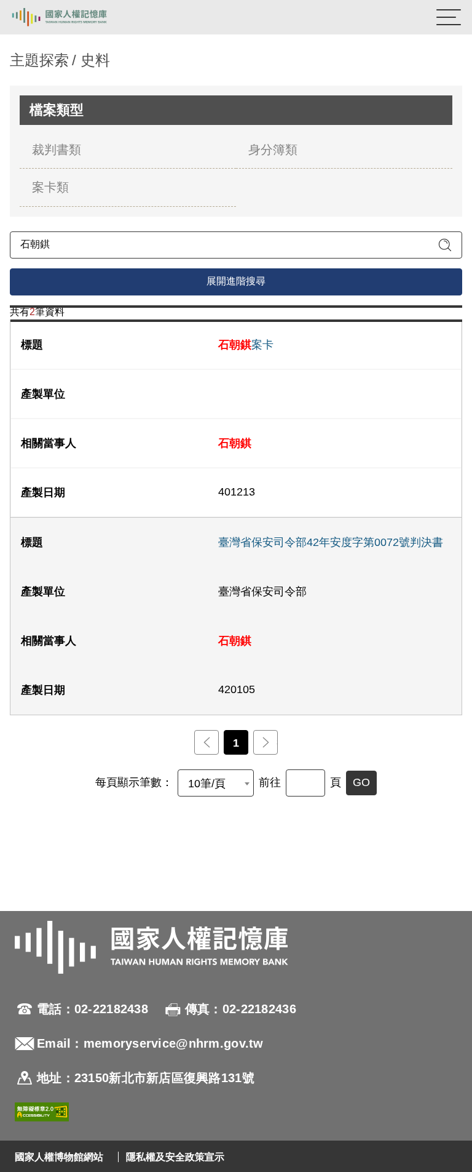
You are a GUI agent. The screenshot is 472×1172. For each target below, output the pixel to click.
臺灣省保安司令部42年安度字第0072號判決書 (330, 542)
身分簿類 (272, 149)
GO (361, 782)
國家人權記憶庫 (72, 17)
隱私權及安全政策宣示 (175, 1157)
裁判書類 (56, 149)
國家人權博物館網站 (59, 1157)
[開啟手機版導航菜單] (448, 17)
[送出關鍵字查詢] (445, 245)
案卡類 (50, 187)
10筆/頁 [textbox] (207, 783)
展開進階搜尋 (236, 281)
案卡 (245, 345)
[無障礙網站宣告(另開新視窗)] (42, 1114)
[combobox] (216, 783)
